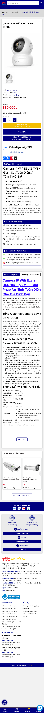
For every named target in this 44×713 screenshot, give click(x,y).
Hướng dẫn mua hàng (30, 611)
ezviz (15, 92)
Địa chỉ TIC (22, 550)
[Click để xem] (22, 51)
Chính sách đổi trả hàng (9, 614)
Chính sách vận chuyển (9, 611)
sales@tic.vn (10, 590)
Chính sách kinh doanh (9, 616)
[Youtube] (23, 508)
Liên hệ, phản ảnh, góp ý (31, 606)
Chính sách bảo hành (9, 619)
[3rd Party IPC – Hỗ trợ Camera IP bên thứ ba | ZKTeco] (32, 467)
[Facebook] (19, 508)
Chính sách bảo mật (29, 614)
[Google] (28, 508)
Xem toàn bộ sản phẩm (21, 495)
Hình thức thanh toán (9, 608)
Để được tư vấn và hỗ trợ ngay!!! (22, 138)
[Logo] (4, 3)
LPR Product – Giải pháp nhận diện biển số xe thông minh (11, 478)
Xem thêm (22, 439)
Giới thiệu (26, 608)
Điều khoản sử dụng (8, 606)
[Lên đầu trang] (4, 696)
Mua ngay (22, 132)
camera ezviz (12, 90)
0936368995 (22, 533)
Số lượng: (6, 116)
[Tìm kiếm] (36, 3)
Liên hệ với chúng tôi (17, 152)
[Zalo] (14, 508)
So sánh (18, 488)
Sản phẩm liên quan (14, 454)
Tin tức (25, 616)
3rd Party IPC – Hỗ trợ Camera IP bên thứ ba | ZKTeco (30, 479)
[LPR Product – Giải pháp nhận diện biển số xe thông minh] (12, 467)
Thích (7, 488)
